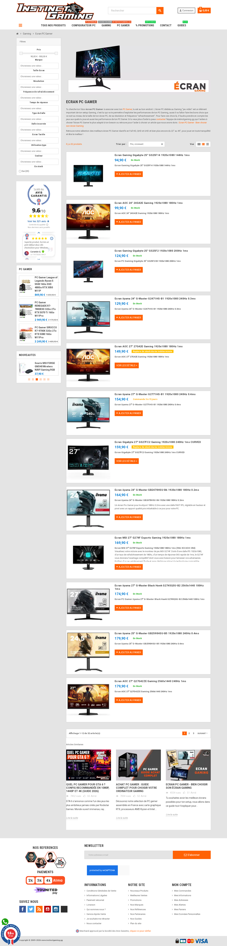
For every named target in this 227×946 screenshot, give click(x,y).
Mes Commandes (182, 891)
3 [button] (37, 379)
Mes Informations (182, 895)
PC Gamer (127, 109)
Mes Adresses (181, 900)
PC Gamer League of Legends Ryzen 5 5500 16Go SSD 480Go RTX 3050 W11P (46, 284)
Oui (25, 171)
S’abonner (193, 855)
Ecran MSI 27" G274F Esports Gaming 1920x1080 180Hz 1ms (153, 537)
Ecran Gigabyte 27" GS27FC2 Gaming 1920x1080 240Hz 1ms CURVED (158, 442)
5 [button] (44, 379)
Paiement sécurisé (95, 900)
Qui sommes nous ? (96, 909)
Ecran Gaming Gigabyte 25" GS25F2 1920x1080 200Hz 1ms (151, 250)
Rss (39, 909)
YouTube (47, 909)
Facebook (22, 909)
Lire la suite (72, 818)
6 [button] (48, 379)
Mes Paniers (180, 909)
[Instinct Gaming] (55, 10)
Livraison (91, 905)
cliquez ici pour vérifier (140, 931)
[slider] (21, 53)
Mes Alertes (180, 905)
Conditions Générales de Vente (101, 891)
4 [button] (41, 379)
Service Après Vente (96, 914)
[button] (38, 41)
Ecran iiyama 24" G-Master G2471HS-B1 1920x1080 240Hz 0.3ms (155, 298)
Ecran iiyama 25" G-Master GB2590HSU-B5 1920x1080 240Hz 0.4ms (157, 633)
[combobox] (32, 65)
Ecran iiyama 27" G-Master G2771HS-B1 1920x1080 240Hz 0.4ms (155, 394)
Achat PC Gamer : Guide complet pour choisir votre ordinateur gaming (136, 788)
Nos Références (138, 909)
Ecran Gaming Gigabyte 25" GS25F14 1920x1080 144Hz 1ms (152, 155)
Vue (192, 144)
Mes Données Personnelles (187, 914)
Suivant (202, 733)
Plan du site (135, 923)
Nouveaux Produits (139, 891)
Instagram (56, 909)
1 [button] (29, 379)
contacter (160, 119)
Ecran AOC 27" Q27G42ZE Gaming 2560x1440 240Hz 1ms (150, 681)
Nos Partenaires (137, 914)
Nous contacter (94, 923)
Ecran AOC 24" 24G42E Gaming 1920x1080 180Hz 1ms (149, 202)
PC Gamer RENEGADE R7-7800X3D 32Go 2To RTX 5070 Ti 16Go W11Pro (45, 309)
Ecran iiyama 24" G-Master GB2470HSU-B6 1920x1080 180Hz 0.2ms (157, 489)
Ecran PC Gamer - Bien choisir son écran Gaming (187, 786)
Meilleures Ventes (138, 895)
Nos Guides (136, 919)
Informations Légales (97, 895)
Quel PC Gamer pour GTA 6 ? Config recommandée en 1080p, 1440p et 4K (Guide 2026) (87, 788)
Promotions (135, 900)
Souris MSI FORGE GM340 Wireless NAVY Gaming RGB (45, 366)
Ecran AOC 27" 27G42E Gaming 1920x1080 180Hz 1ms (149, 346)
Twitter (31, 909)
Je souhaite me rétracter (98, 919)
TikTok (64, 909)
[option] (38, 368)
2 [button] (33, 379)
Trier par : (121, 144)
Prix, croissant (136, 144)
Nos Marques (136, 905)
